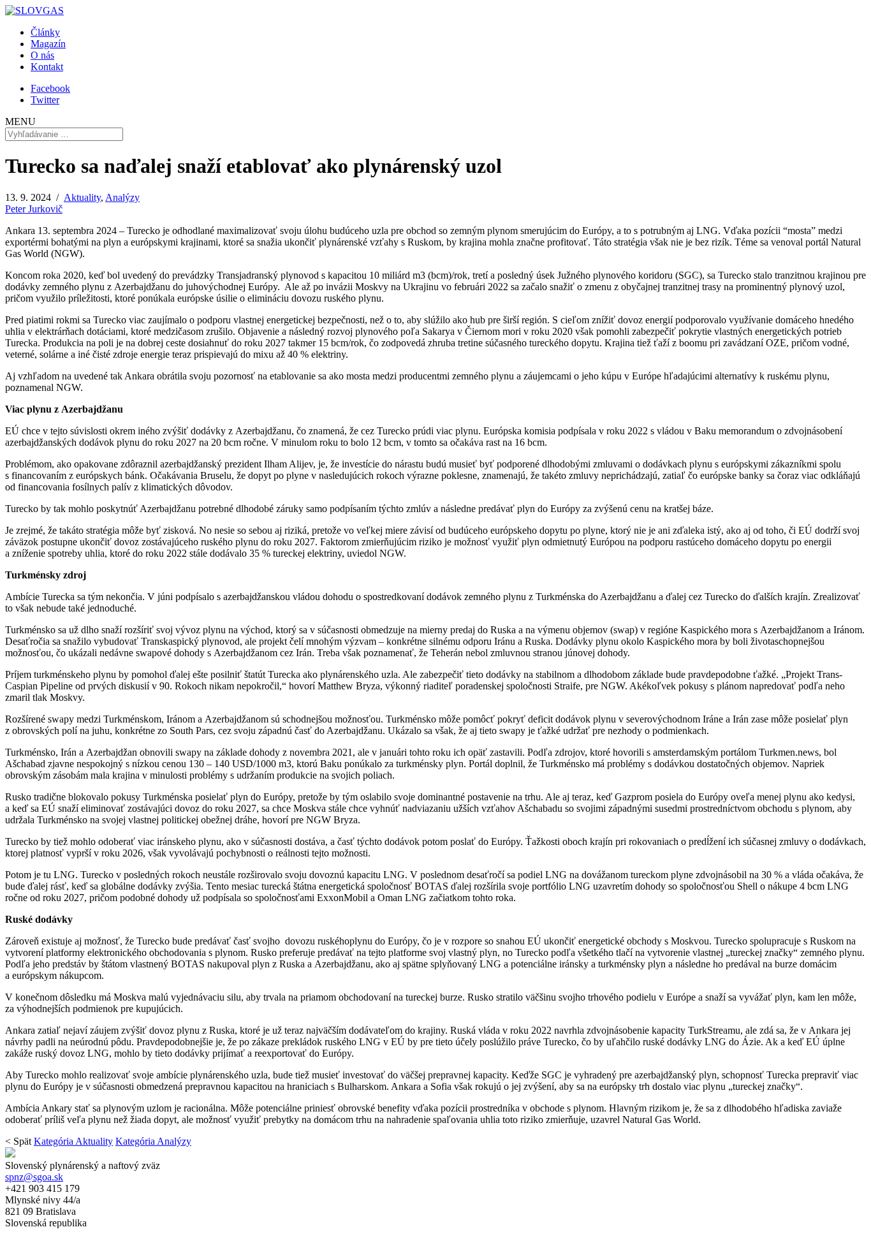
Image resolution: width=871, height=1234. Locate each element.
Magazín (48, 43)
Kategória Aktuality (73, 1141)
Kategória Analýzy (153, 1141)
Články (45, 32)
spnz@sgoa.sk (34, 1177)
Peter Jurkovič (33, 208)
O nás (42, 55)
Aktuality (82, 197)
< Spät (18, 1141)
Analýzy (122, 197)
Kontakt (47, 66)
